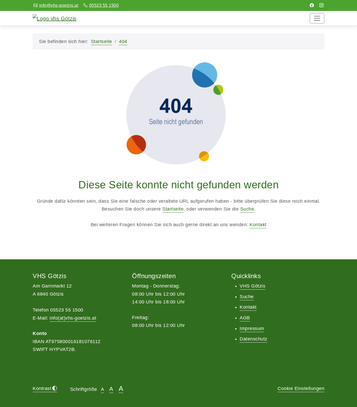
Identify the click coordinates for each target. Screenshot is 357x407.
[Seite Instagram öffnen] (322, 5)
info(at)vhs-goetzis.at (73, 318)
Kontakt (258, 224)
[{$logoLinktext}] (55, 18)
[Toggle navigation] (317, 18)
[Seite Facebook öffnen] (312, 5)
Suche (247, 209)
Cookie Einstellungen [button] (301, 388)
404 (123, 41)
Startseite (101, 41)
